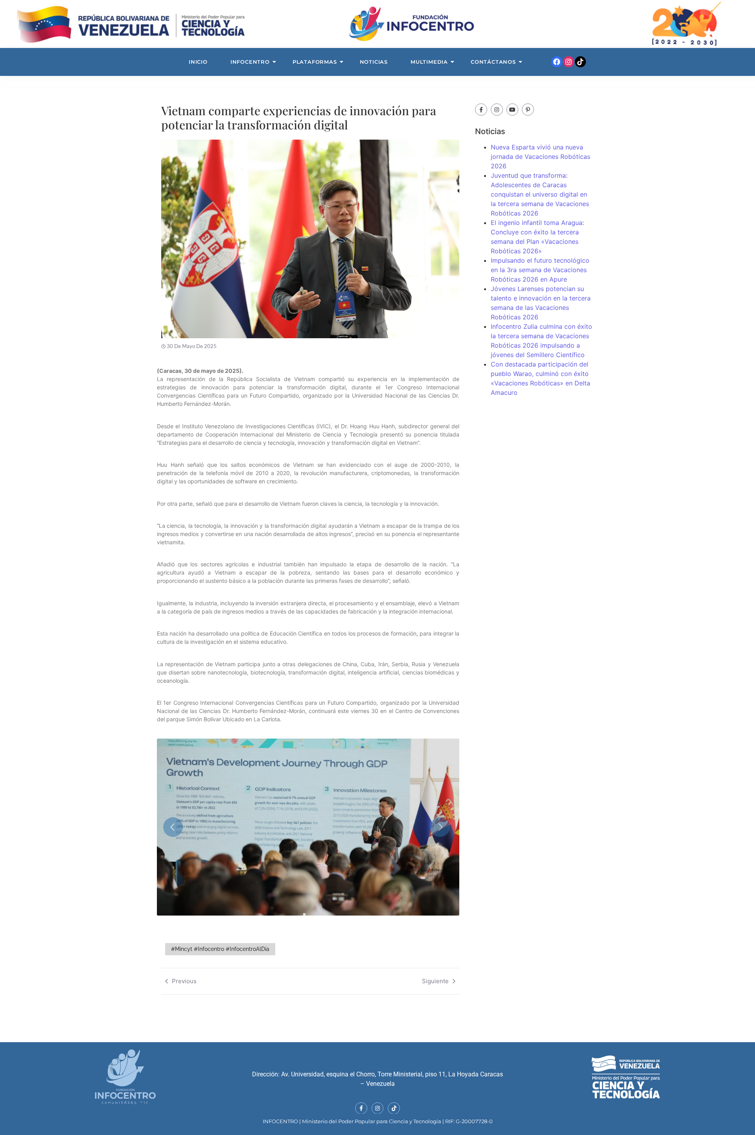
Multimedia (429, 62)
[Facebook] (556, 61)
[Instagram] (568, 61)
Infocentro (250, 62)
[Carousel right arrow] (441, 827)
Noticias (374, 62)
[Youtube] (512, 109)
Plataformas (315, 62)
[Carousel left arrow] (174, 827)
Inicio (198, 62)
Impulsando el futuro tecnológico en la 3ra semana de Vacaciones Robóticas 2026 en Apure (540, 269)
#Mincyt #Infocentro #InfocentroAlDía (220, 949)
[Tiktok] (580, 61)
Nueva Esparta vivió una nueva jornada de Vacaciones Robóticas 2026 (540, 156)
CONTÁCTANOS (493, 62)
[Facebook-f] (481, 109)
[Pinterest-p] (528, 109)
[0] (304, 914)
